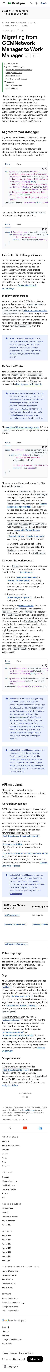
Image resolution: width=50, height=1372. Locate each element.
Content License (28, 1110)
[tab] (8, 164)
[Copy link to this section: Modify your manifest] (30, 296)
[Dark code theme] (43, 168)
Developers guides (9, 1275)
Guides (24, 25)
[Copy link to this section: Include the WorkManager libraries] (44, 255)
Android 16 (6, 1240)
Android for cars (8, 1221)
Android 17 (6, 1235)
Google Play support (10, 1306)
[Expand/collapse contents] (16, 63)
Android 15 (6, 1244)
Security (5, 1150)
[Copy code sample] (46, 168)
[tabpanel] (25, 187)
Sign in (44, 3)
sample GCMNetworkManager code (22, 427)
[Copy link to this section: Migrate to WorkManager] (41, 132)
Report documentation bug (13, 1302)
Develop (6, 11)
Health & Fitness (8, 1185)
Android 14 (6, 1248)
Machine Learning (9, 1181)
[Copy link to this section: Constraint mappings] (29, 804)
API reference (7, 1279)
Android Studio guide (10, 1271)
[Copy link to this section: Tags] (9, 975)
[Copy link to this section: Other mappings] (23, 953)
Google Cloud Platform (11, 1339)
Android (5, 1141)
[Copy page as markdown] (34, 56)
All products (7, 1344)
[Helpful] (18, 31)
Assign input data (10, 1085)
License (14, 1353)
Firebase (5, 1335)
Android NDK (7, 1287)
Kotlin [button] (8, 164)
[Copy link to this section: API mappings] (25, 784)
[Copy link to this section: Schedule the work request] (35, 560)
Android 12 (6, 1256)
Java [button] (19, 164)
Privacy (5, 1193)
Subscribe (35, 1359)
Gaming (5, 1177)
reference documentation (35, 310)
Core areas (21, 11)
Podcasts (5, 1166)
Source (5, 1154)
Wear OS (5, 1212)
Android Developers (9, 22)
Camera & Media (9, 1189)
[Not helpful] (22, 31)
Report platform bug (10, 1298)
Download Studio (9, 1283)
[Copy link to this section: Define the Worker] (26, 366)
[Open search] (31, 3)
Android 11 (6, 1260)
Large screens (7, 1208)
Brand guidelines (26, 1353)
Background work (17, 14)
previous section (25, 605)
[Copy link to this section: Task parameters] (22, 1058)
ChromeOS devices (10, 1216)
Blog (4, 1162)
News (4, 1158)
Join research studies (10, 1311)
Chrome (5, 1331)
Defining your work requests (29, 384)
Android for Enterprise (11, 1145)
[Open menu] (4, 3)
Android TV (6, 1225)
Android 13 (6, 1252)
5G (3, 1197)
